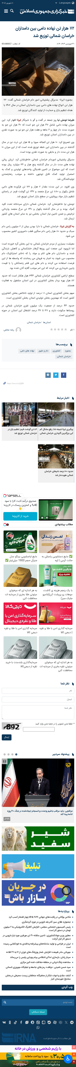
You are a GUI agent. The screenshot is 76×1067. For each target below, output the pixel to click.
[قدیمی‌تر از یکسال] (56, 414)
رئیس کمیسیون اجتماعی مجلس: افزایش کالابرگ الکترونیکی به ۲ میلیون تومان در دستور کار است (37, 928)
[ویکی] (4, 1023)
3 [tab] (8, 754)
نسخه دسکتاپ (38, 1012)
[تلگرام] (71, 1023)
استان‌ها (47, 322)
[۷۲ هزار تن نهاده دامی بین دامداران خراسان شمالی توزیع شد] (38, 71)
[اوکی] (9, 1023)
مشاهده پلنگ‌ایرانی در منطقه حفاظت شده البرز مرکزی (45, 962)
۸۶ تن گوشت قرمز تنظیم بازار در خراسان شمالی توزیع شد (22, 431)
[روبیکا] (60, 1023)
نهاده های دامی (27, 351)
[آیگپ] (43, 1023)
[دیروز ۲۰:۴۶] (38, 782)
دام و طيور (43, 351)
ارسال (6, 737)
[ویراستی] (26, 1023)
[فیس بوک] (21, 1023)
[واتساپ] (38, 1028)
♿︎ (68, 1058)
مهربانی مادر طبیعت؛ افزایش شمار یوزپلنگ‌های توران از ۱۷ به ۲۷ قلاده (38, 952)
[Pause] (42, 518)
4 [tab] (5, 754)
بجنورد (68, 351)
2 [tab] (12, 754)
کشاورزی (56, 351)
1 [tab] (16, 754)
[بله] (49, 1023)
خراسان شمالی (34, 322)
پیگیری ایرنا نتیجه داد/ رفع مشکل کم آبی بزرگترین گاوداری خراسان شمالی (56, 431)
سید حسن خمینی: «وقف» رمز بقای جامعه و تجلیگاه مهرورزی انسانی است (38, 969)
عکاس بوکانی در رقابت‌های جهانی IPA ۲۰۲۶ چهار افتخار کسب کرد (40, 917)
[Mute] (47, 518)
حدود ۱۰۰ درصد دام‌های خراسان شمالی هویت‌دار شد (58, 473)
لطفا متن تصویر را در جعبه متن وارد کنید (54, 724)
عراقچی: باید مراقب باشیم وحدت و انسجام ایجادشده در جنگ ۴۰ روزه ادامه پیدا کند (39, 812)
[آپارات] (54, 1023)
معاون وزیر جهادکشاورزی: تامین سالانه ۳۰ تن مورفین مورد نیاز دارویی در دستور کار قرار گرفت (37, 937)
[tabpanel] (38, 790)
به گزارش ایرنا (67, 226)
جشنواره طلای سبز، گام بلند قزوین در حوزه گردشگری (46, 922)
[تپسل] (5, 496)
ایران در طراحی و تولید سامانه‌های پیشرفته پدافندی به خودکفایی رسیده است (37, 945)
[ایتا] (38, 1023)
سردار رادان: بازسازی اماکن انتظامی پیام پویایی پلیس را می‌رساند (40, 957)
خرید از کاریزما (20, 516)
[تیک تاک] (15, 1023)
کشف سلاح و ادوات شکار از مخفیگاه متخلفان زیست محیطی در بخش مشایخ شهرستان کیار (38, 977)
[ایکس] (66, 1023)
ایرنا (43, 11)
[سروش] (32, 1023)
